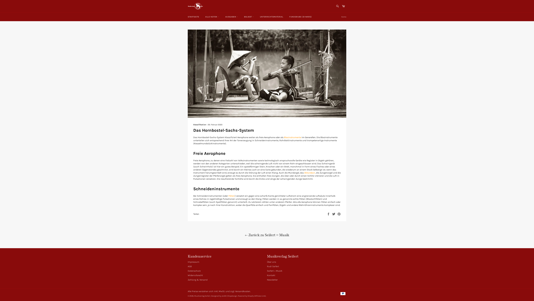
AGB (190, 266)
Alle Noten (211, 17)
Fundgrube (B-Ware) (300, 17)
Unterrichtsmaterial (271, 17)
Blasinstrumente (292, 137)
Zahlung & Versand (197, 279)
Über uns (271, 262)
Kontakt (271, 275)
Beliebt (248, 17)
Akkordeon (309, 172)
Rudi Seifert (273, 266)
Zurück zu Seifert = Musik (268, 234)
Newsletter (272, 279)
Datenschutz (194, 271)
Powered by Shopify (246, 296)
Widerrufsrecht (195, 275)
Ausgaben (231, 17)
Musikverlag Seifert (202, 296)
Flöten (231, 196)
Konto (343, 17)
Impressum (193, 262)
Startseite (193, 17)
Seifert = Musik (274, 271)
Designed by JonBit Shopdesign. (224, 296)
